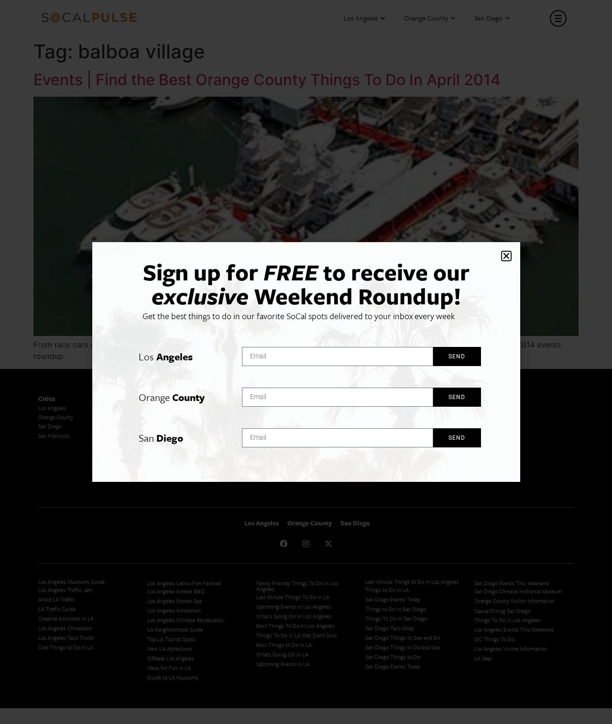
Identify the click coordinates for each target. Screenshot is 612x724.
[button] (506, 256)
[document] (306, 362)
